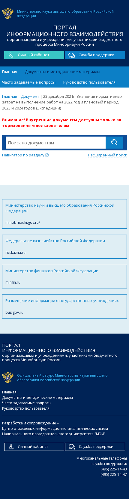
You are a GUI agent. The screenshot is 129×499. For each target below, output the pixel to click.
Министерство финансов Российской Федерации (51, 276)
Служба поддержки (96, 54)
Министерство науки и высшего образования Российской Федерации (59, 213)
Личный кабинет (34, 54)
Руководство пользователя (89, 82)
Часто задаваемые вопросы (29, 82)
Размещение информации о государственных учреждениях (62, 306)
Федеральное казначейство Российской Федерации (55, 246)
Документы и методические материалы (62, 71)
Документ (30, 96)
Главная (9, 71)
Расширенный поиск (107, 155)
